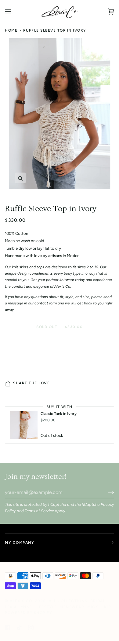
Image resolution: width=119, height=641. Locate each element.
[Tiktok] (19, 627)
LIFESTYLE (46, 607)
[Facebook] (7, 627)
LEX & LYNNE (18, 607)
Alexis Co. (22, 601)
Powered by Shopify (28, 613)
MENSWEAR (72, 607)
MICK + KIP (99, 607)
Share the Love (31, 383)
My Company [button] (19, 542)
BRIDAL (97, 601)
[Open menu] (14, 11)
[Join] (106, 492)
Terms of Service (39, 511)
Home (11, 30)
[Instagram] (31, 627)
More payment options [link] (25, 363)
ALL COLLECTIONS (68, 601)
